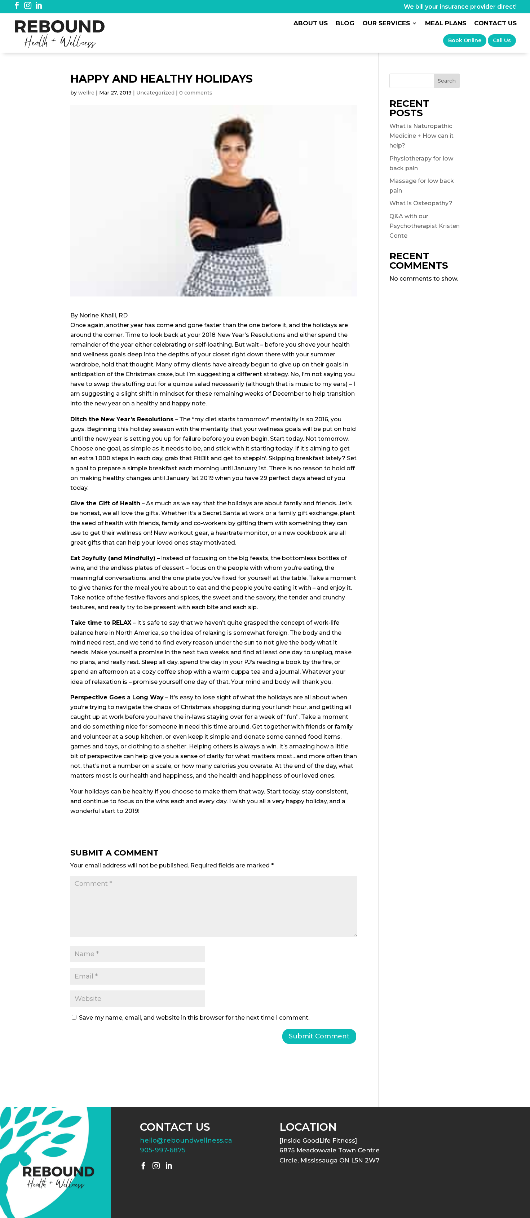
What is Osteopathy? (420, 203)
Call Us (502, 40)
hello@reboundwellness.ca (186, 1140)
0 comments (195, 92)
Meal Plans (445, 24)
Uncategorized (155, 92)
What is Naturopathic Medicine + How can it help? (421, 136)
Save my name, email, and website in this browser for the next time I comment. (194, 1017)
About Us (310, 24)
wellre (86, 92)
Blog (345, 24)
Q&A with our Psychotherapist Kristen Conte (424, 226)
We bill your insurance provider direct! (460, 6)
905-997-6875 (162, 1150)
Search (447, 81)
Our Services (386, 24)
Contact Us (495, 24)
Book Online (464, 40)
